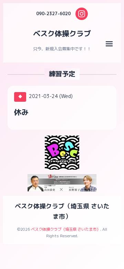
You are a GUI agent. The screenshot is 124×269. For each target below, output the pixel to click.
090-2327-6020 (53, 14)
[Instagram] (81, 14)
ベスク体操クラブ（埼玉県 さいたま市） (65, 229)
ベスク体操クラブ (62, 33)
